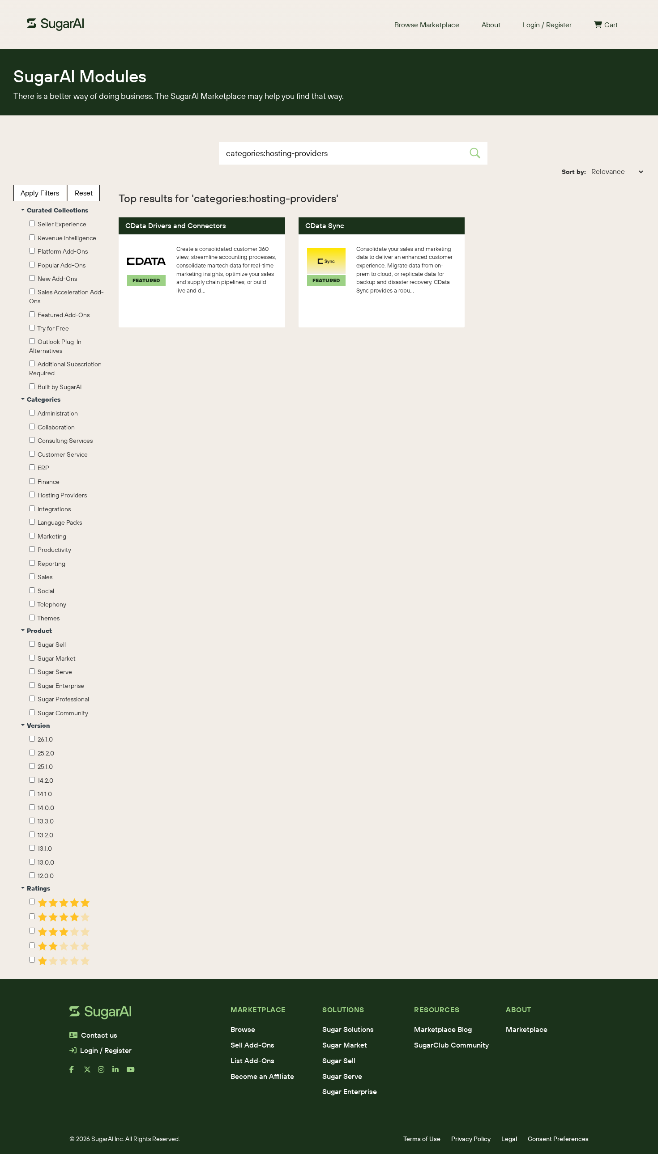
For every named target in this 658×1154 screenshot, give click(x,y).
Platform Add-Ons (61, 251)
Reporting (50, 564)
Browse (243, 1029)
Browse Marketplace (426, 24)
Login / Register (547, 24)
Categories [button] (43, 399)
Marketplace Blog (443, 1029)
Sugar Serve (53, 672)
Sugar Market (55, 658)
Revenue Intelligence (65, 238)
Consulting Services (64, 441)
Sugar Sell (50, 645)
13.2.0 (44, 835)
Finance (47, 482)
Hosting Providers (61, 495)
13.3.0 (44, 821)
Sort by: (574, 172)
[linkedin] (119, 1073)
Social (44, 591)
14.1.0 (43, 794)
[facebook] (76, 1073)
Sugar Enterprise (59, 686)
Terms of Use (421, 1139)
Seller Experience (60, 224)
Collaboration (55, 427)
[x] (91, 1073)
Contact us (99, 1035)
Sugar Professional (62, 699)
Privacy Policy (471, 1139)
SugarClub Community (451, 1044)
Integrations (53, 509)
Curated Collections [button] (57, 210)
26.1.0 (44, 739)
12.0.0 (44, 876)
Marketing (50, 536)
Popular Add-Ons (60, 265)
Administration (56, 413)
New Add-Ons (56, 279)
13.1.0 (43, 848)
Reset (84, 192)
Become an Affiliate (262, 1076)
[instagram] (105, 1073)
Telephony (50, 604)
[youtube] (134, 1073)
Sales (43, 577)
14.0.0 (44, 808)
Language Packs (58, 522)
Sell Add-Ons (252, 1044)
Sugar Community (61, 713)
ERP (42, 468)
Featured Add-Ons (62, 315)
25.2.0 (44, 753)
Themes (47, 618)
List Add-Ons (252, 1060)
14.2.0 (44, 780)
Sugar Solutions (348, 1029)
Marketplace (526, 1029)
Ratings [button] (38, 888)
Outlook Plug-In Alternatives (55, 346)
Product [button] (39, 631)
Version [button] (38, 725)
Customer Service (61, 454)
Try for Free (52, 328)
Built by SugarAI (58, 387)
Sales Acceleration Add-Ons (66, 296)
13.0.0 (44, 862)
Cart (611, 24)
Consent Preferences (558, 1139)
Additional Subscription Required (65, 368)
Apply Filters (40, 192)
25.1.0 (44, 767)
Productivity (53, 550)
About (491, 24)
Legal (509, 1139)
